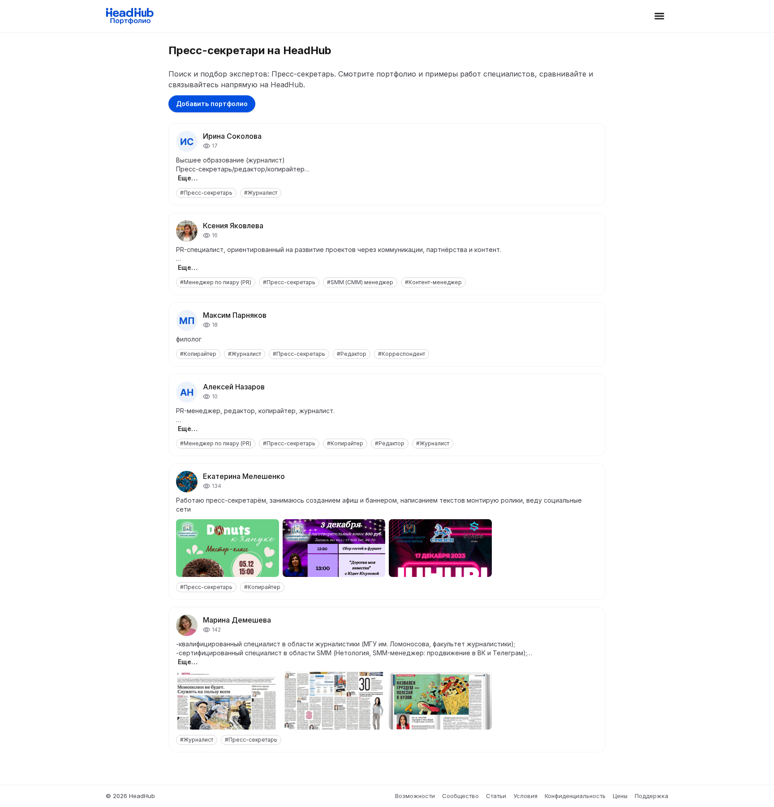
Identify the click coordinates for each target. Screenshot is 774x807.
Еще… (188, 178)
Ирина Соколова (232, 136)
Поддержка (651, 795)
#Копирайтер (198, 353)
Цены (620, 795)
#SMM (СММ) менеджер (360, 282)
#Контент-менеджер (433, 282)
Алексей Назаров (234, 386)
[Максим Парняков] (187, 320)
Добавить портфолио (212, 103)
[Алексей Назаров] (187, 392)
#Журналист (260, 192)
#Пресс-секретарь (206, 192)
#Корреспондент (401, 353)
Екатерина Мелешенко (244, 476)
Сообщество (460, 795)
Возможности (415, 795)
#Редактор (351, 353)
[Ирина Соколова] (187, 141)
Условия (525, 795)
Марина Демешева (237, 619)
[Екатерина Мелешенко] (187, 481)
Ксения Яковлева (233, 225)
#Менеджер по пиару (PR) (215, 282)
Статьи (496, 795)
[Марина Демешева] (187, 625)
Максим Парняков (235, 315)
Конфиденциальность (575, 795)
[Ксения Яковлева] (187, 231)
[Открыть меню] (659, 16)
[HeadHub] (129, 16)
